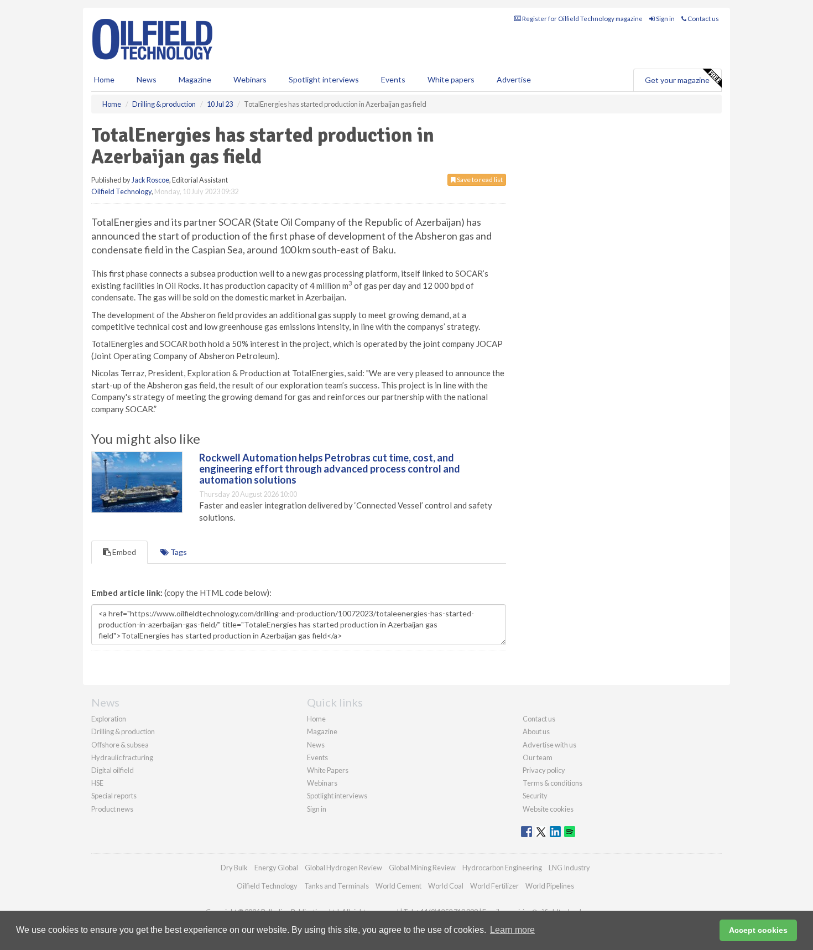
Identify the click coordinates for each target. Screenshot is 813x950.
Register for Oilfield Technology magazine (582, 18)
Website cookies (548, 808)
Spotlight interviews (324, 79)
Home (104, 79)
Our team (538, 757)
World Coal (445, 885)
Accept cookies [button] (758, 930)
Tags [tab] (178, 552)
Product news (112, 808)
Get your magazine (677, 80)
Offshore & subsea (120, 744)
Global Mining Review (422, 867)
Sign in (665, 18)
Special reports (114, 795)
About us (536, 731)
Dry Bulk (234, 867)
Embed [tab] (123, 552)
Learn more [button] (512, 930)
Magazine (195, 79)
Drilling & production (123, 731)
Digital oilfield (112, 770)
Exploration (108, 718)
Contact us (702, 18)
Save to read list (479, 179)
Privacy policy (544, 770)
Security (535, 795)
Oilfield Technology (121, 191)
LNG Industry (569, 867)
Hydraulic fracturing (122, 757)
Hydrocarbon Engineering (502, 867)
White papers (451, 79)
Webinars (250, 79)
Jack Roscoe (150, 179)
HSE (97, 782)
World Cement (398, 885)
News (316, 744)
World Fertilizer (494, 885)
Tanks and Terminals (336, 885)
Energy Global (276, 867)
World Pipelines (549, 885)
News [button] (147, 79)
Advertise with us (549, 744)
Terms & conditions (552, 782)
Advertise (514, 79)
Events (393, 79)
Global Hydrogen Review (343, 867)
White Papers (327, 770)
